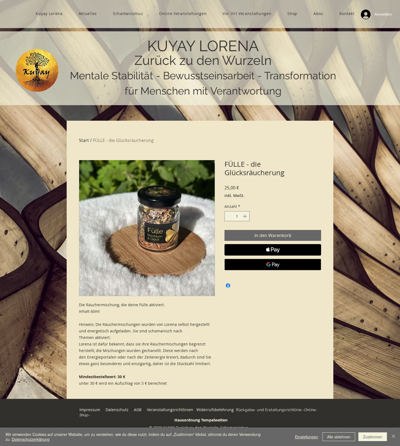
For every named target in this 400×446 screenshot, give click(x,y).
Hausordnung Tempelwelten (200, 420)
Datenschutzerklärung (31, 439)
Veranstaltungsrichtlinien (170, 409)
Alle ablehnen (338, 436)
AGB (138, 409)
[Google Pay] (272, 264)
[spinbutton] (237, 216)
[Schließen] (393, 437)
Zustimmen (372, 436)
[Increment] (245, 216)
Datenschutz (117, 409)
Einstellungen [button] (306, 436)
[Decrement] (228, 216)
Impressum (89, 409)
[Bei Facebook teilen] (228, 285)
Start (84, 140)
